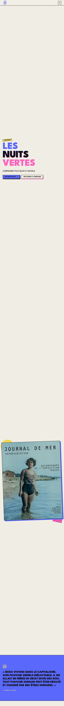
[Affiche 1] (26, 518)
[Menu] (59, 2)
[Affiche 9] (39, 517)
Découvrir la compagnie (32, 176)
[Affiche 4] (31, 517)
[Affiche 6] (34, 517)
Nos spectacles (10, 176)
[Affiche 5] (33, 517)
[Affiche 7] (36, 517)
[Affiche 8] (38, 517)
